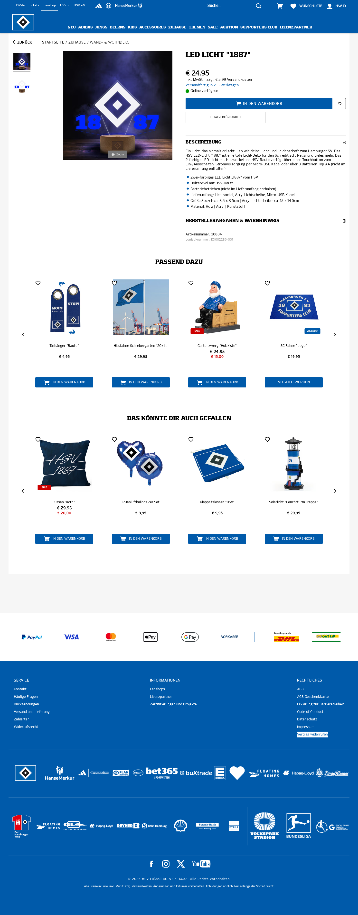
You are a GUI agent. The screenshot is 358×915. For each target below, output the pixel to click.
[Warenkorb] (280, 6)
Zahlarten (21, 719)
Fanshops (157, 689)
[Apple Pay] (150, 637)
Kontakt (20, 689)
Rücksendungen (26, 704)
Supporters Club (258, 27)
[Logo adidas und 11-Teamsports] (83, 775)
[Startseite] (23, 22)
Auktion (229, 27)
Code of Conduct (310, 712)
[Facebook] (151, 864)
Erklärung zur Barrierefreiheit (320, 704)
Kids (132, 27)
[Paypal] (31, 637)
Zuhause (177, 27)
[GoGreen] (326, 637)
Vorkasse (229, 637)
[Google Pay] (190, 637)
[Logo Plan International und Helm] (119, 775)
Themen (197, 27)
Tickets (34, 5)
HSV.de (20, 5)
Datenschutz (307, 719)
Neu (72, 27)
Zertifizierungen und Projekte (173, 704)
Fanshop (50, 5)
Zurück (24, 42)
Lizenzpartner (296, 27)
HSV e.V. (79, 5)
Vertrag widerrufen (312, 734)
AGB (300, 689)
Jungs (101, 27)
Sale (213, 27)
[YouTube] (201, 864)
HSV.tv (64, 5)
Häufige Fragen (26, 697)
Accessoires (152, 27)
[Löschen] (38, 283)
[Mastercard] (110, 637)
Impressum (305, 727)
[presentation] (23, 334)
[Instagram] (166, 864)
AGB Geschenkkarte (313, 697)
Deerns (117, 27)
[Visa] (71, 637)
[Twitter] (180, 864)
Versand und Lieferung (32, 712)
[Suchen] (259, 6)
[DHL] (286, 637)
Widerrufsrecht (26, 727)
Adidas (85, 27)
